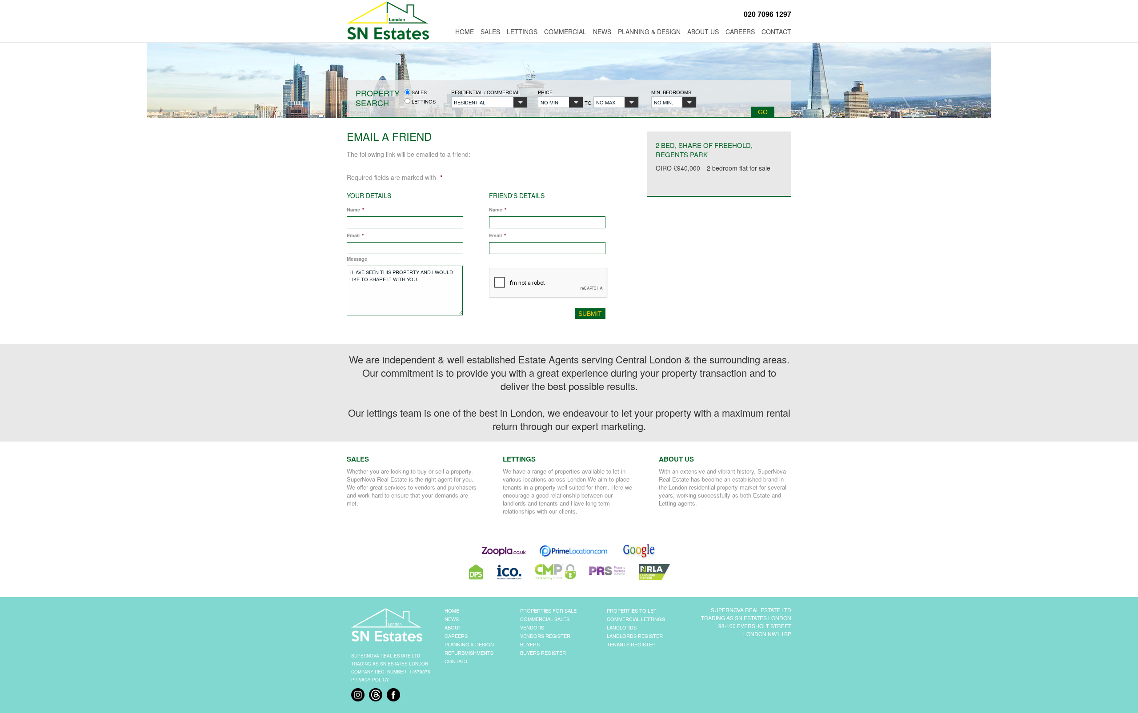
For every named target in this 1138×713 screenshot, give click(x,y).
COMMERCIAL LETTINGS (636, 618)
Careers (740, 31)
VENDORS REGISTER (545, 635)
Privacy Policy (370, 680)
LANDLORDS (622, 627)
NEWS (452, 618)
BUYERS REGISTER (543, 652)
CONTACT (456, 661)
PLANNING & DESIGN (469, 644)
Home (464, 31)
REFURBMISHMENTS (469, 652)
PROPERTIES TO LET (632, 610)
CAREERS (456, 635)
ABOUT (453, 627)
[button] (489, 102)
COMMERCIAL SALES (544, 618)
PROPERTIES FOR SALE (548, 610)
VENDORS (532, 627)
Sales (490, 31)
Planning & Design (649, 31)
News (602, 31)
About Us (703, 31)
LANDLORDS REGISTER (635, 635)
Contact (776, 31)
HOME (452, 610)
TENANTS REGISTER (631, 644)
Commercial (565, 31)
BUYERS (530, 644)
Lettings (522, 31)
